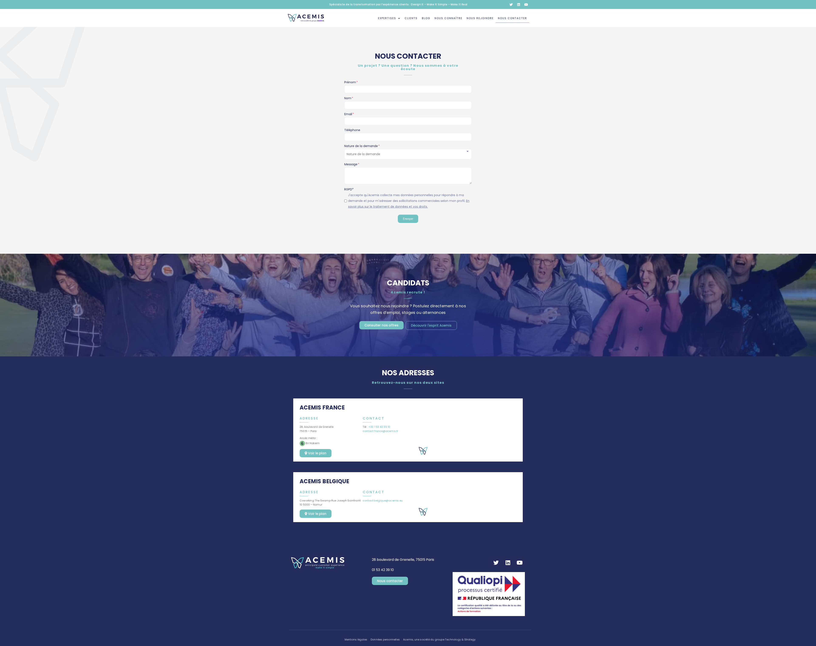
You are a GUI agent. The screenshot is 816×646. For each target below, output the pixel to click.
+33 (379, 427)
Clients (411, 18)
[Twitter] (511, 4)
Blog (426, 18)
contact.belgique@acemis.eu (383, 500)
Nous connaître (448, 18)
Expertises (387, 18)
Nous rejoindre (480, 18)
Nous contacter (512, 18)
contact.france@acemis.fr (380, 431)
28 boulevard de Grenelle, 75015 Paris (403, 559)
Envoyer (408, 218)
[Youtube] (526, 4)
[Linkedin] (518, 4)
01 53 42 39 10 (383, 569)
